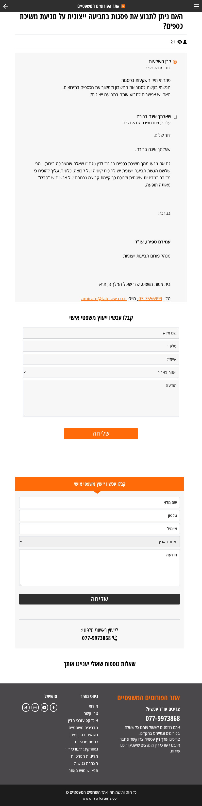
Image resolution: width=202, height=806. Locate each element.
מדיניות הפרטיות (84, 756)
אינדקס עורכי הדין (83, 720)
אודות (93, 706)
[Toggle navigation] (196, 5)
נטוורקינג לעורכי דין (82, 749)
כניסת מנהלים (86, 742)
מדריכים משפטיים (83, 727)
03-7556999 (150, 298)
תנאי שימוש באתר (83, 770)
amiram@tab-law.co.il (104, 298)
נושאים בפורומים (84, 734)
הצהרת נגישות (86, 763)
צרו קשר (91, 713)
